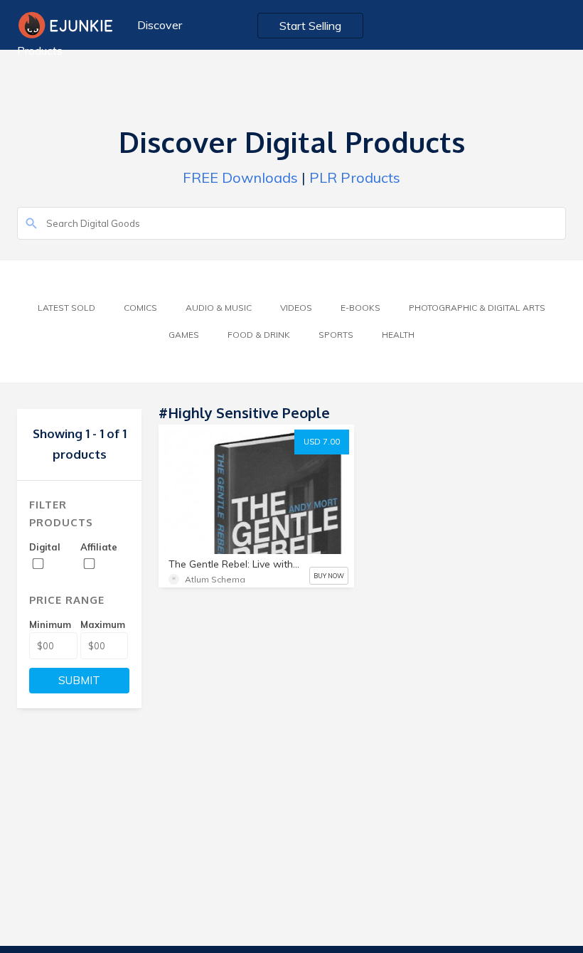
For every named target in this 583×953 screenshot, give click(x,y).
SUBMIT (79, 680)
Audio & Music (219, 307)
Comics (140, 307)
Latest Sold (66, 307)
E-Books (360, 307)
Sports (336, 334)
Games (184, 334)
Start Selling (310, 25)
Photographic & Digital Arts (477, 307)
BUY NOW (329, 576)
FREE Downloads (240, 177)
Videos (296, 307)
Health (398, 334)
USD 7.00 (322, 442)
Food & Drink (259, 334)
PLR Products (354, 177)
